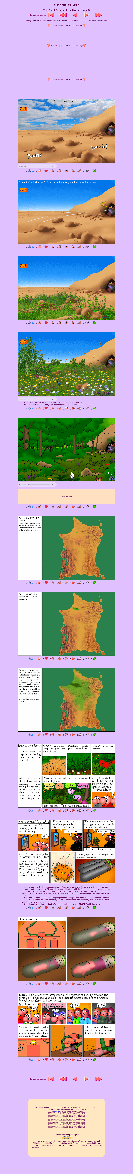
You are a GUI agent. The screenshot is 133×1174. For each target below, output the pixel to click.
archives (56, 1111)
